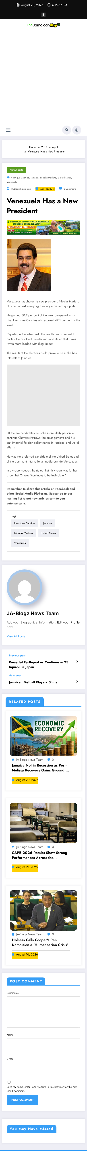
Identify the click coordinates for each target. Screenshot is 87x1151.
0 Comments (70, 189)
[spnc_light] (76, 130)
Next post (15, 675)
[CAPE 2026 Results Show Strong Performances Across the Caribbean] (43, 823)
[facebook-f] (43, 15)
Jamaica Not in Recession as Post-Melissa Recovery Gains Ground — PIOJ (40, 768)
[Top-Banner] (43, 227)
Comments (13, 993)
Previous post (17, 655)
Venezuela (12, 182)
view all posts (16, 636)
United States (64, 177)
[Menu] (8, 130)
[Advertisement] (43, 78)
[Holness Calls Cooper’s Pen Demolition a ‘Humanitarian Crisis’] (43, 910)
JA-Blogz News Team (21, 189)
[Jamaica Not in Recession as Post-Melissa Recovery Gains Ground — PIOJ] (43, 736)
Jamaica (34, 177)
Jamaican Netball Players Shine (33, 682)
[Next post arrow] (77, 681)
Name (10, 1035)
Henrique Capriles (20, 177)
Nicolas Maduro (48, 177)
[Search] (66, 130)
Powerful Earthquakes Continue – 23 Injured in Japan (38, 664)
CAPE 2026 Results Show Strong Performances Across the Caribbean (39, 855)
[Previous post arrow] (77, 662)
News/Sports (16, 170)
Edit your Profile (68, 622)
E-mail (10, 1059)
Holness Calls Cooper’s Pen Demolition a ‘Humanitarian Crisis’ (40, 942)
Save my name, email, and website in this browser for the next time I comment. (42, 1089)
